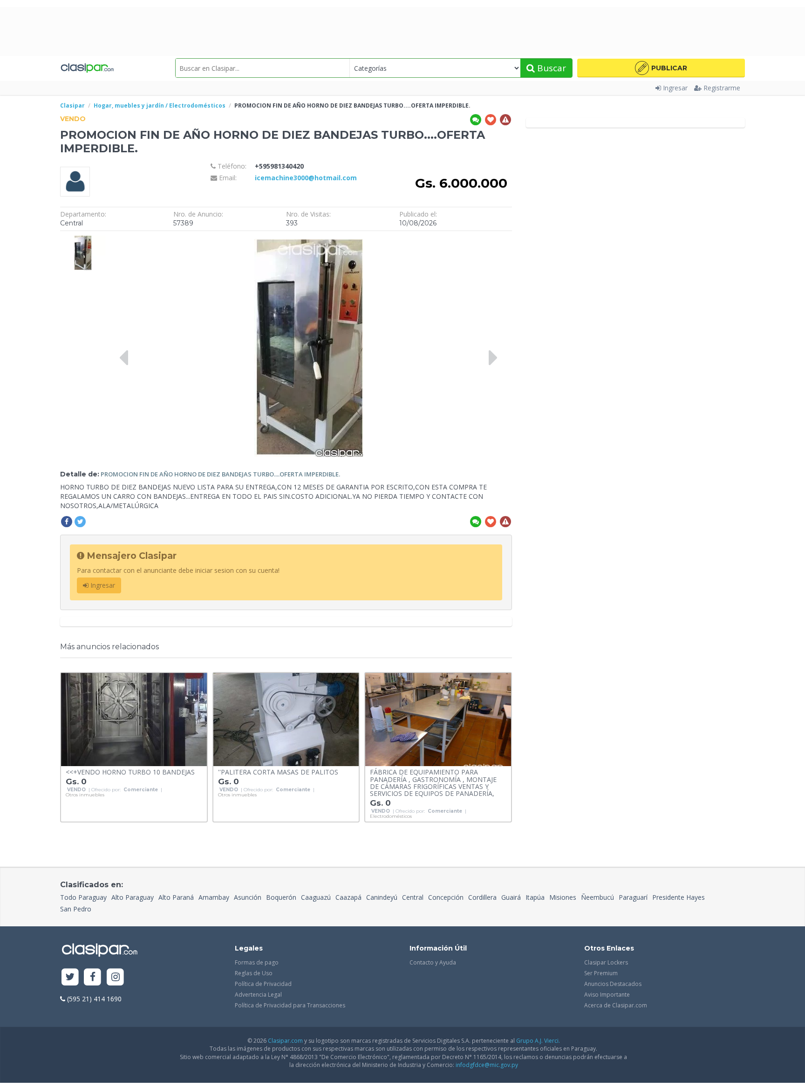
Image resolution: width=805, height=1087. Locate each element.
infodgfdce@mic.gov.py (487, 1065)
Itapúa (535, 897)
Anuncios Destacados (612, 984)
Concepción (446, 897)
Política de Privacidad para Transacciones (290, 1005)
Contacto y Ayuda (432, 962)
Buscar (550, 68)
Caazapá (348, 897)
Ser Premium (601, 973)
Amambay (213, 897)
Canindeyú (381, 897)
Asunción (247, 897)
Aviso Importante (607, 995)
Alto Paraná (176, 897)
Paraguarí (633, 897)
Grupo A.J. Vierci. (538, 1041)
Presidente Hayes (678, 897)
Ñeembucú (597, 897)
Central (412, 897)
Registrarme (721, 87)
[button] (661, 68)
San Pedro (75, 908)
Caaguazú (316, 897)
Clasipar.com (285, 1041)
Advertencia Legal (258, 995)
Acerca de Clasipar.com (615, 1005)
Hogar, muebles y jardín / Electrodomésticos (159, 105)
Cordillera (482, 897)
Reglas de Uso (254, 973)
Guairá (511, 897)
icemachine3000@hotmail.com (306, 177)
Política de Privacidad (263, 984)
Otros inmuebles (85, 795)
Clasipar (72, 105)
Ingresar (675, 87)
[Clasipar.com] (87, 68)
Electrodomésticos (391, 816)
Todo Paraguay (83, 897)
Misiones (562, 897)
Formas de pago (257, 962)
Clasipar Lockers (606, 962)
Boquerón (281, 897)
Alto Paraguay (132, 897)
